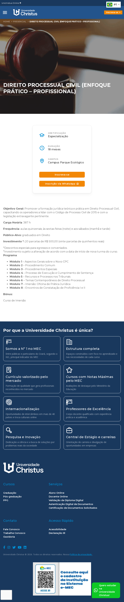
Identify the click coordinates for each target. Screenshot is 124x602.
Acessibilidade (57, 529)
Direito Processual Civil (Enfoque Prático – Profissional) (65, 21)
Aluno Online (56, 493)
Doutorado (108, 14)
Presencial (19, 21)
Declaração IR (57, 533)
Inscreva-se (112, 12)
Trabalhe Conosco (14, 533)
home (6, 21)
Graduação (9, 493)
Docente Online (58, 496)
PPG (5, 500)
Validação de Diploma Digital (66, 500)
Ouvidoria (9, 536)
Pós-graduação (12, 496)
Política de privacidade (81, 554)
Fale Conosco (11, 529)
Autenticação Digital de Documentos (71, 504)
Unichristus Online (10, 3)
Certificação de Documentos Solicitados (73, 508)
